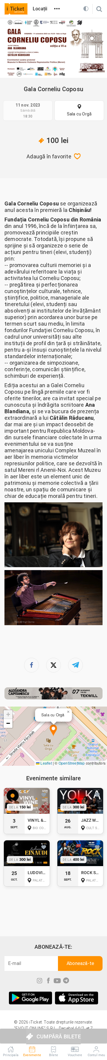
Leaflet (46, 762)
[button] (53, 731)
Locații (40, 9)
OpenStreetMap (72, 762)
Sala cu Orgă (79, 114)
